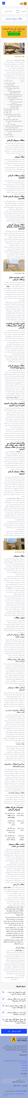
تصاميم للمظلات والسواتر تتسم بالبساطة (14, 126)
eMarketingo (19, 1091)
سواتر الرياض (11, 136)
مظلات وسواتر (17, 11)
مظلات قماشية (12, 124)
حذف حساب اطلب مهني (9, 1093)
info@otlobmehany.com (18, 1082)
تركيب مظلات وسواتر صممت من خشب (15, 132)
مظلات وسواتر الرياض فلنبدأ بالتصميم (13, 89)
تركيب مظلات (8, 112)
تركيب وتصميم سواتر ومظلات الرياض (13, 94)
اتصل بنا (5, 1095)
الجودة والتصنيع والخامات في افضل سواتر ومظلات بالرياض (15, 96)
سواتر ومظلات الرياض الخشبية (12, 86)
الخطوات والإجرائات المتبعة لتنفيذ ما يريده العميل (17, 102)
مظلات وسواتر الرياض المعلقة (12, 109)
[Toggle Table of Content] (21, 81)
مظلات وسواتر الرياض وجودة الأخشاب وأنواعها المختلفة (15, 92)
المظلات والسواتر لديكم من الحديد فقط (15, 122)
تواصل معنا (15, 34)
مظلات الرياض (9, 134)
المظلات (18, 451)
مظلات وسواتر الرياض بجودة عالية (12, 114)
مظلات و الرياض (11, 397)
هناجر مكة (24, 1065)
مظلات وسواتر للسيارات (13, 127)
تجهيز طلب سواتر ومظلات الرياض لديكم (15, 117)
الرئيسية (24, 11)
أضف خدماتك (16, 1031)
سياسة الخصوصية (20, 1093)
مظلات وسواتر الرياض (10, 83)
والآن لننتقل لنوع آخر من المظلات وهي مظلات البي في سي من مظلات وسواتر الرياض (16, 106)
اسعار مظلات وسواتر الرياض (11, 119)
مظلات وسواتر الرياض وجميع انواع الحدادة (16, 100)
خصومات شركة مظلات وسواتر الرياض (14, 129)
